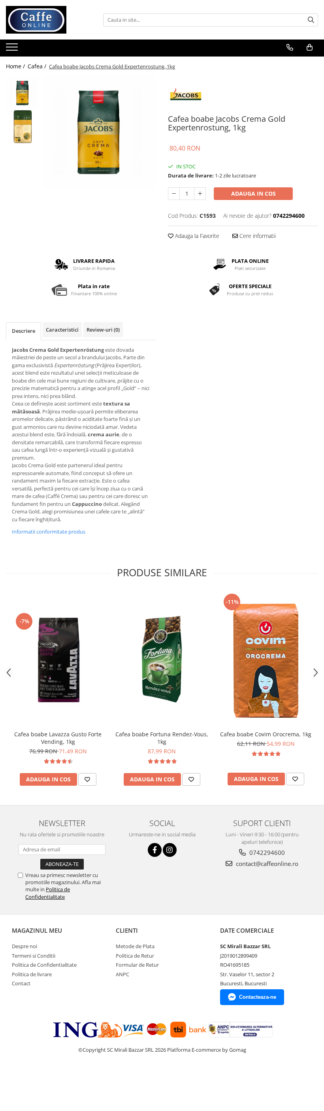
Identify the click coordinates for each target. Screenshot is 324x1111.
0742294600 (266, 852)
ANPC (122, 974)
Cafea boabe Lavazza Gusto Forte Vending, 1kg (58, 737)
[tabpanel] (99, 132)
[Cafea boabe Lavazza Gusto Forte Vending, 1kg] (58, 659)
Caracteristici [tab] (62, 329)
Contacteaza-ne (257, 997)
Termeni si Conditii (33, 955)
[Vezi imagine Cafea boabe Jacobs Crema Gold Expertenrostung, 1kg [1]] (22, 126)
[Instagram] (170, 850)
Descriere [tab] (23, 330)
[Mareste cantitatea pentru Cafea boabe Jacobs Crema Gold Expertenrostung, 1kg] (200, 193)
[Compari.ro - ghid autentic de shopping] (29, 1080)
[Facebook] (155, 850)
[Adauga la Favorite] (87, 779)
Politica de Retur (135, 955)
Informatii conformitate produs (48, 531)
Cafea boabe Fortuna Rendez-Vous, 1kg (161, 737)
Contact (21, 983)
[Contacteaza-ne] (290, 47)
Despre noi (24, 946)
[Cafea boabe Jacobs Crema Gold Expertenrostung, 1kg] (99, 132)
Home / (16, 66)
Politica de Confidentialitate (47, 893)
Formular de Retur (137, 964)
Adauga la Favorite (196, 236)
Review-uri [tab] (103, 329)
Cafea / (38, 66)
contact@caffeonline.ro (266, 864)
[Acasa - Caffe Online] (45, 20)
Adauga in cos (253, 193)
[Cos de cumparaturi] (309, 47)
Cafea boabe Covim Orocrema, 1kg (265, 734)
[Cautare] (311, 19)
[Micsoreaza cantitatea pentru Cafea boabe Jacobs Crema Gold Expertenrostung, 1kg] (174, 193)
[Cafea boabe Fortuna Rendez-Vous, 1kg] (162, 659)
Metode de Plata (135, 946)
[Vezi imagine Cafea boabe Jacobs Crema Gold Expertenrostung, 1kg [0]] (22, 93)
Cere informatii (257, 236)
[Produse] (13, 49)
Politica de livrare (32, 974)
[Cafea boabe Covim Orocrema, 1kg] (266, 659)
